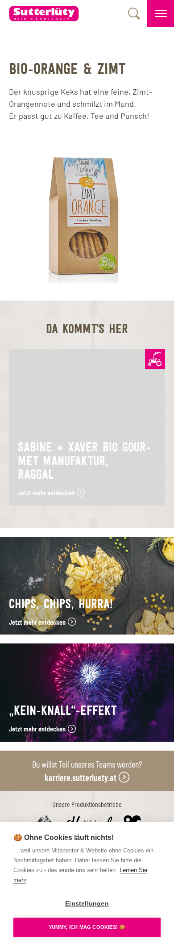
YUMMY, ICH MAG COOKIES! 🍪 (87, 927)
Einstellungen (87, 903)
